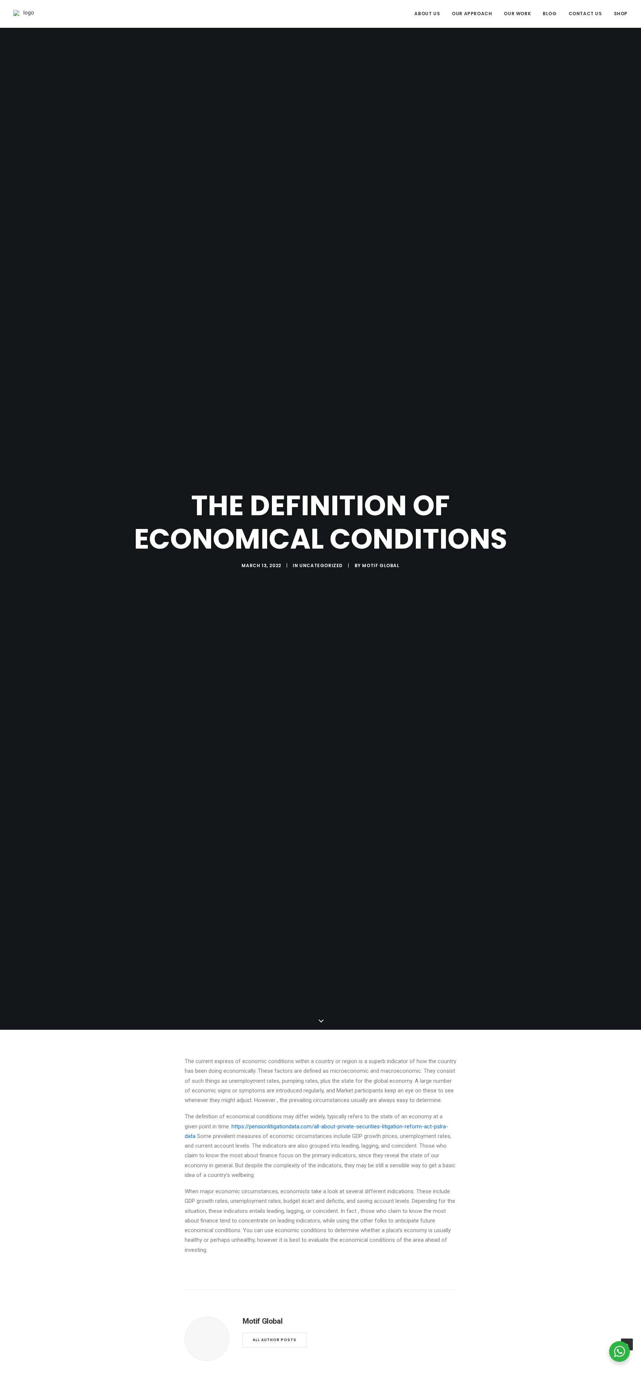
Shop (621, 13)
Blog (549, 13)
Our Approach (472, 13)
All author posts (274, 1340)
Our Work (517, 13)
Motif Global (380, 565)
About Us (427, 13)
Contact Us (585, 13)
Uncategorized (321, 565)
